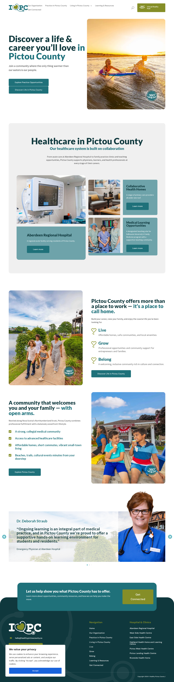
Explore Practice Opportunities (29, 82)
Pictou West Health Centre (142, 649)
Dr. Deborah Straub (32, 521)
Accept (35, 670)
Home (92, 628)
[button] (170, 536)
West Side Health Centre (141, 633)
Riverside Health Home (140, 658)
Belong (92, 656)
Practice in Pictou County (56, 6)
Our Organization (35, 6)
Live (91, 647)
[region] (35, 661)
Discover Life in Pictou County (28, 90)
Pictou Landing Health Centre (143, 653)
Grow (91, 651)
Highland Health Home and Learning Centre (146, 643)
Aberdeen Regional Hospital (142, 628)
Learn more (38, 249)
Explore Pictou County (25, 472)
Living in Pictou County (79, 6)
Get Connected (34, 10)
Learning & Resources (104, 6)
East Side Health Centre (140, 638)
